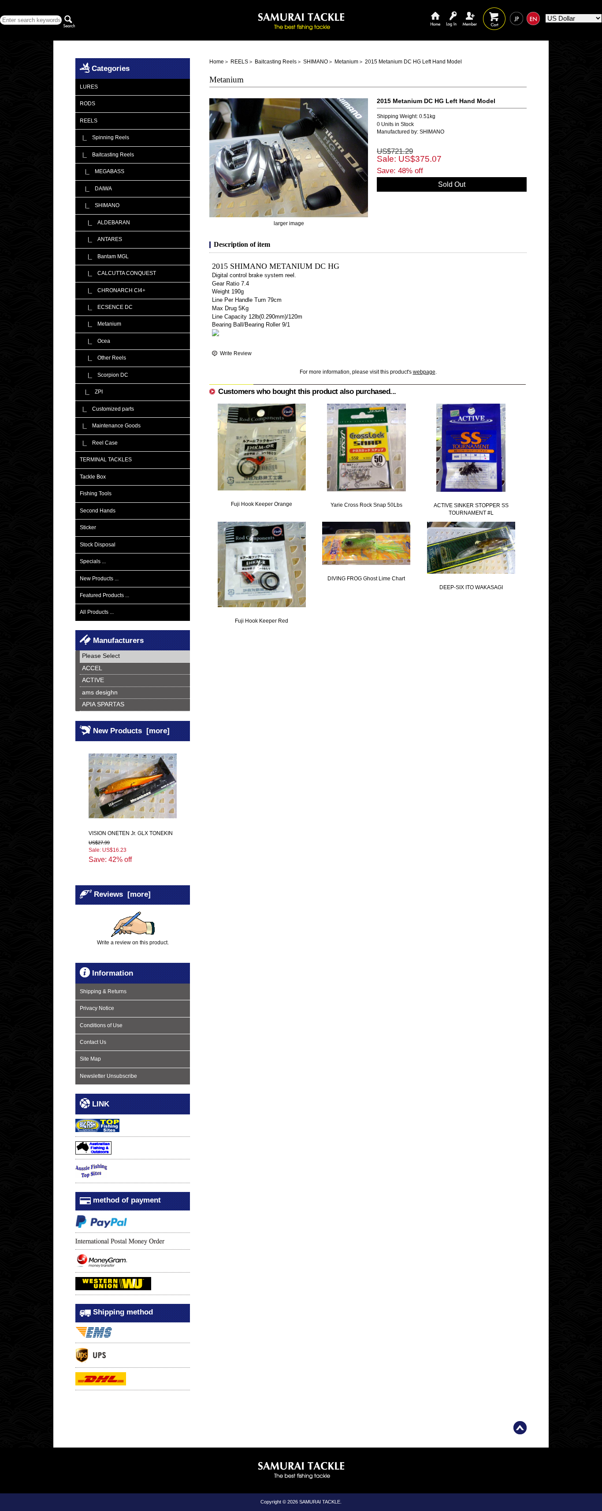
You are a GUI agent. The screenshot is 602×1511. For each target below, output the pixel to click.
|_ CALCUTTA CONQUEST (118, 273)
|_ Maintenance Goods (110, 426)
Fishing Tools (95, 493)
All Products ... (97, 612)
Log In (451, 12)
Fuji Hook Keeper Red (261, 621)
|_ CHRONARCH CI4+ (112, 290)
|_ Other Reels (103, 358)
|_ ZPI (91, 392)
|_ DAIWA (96, 189)
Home (435, 12)
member (470, 12)
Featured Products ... (104, 595)
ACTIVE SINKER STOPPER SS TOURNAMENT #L (471, 509)
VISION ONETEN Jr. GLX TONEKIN (131, 833)
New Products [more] (131, 730)
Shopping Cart (494, 12)
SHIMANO (315, 62)
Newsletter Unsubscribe (108, 1076)
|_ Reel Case (99, 443)
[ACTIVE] (135, 681)
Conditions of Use (101, 1025)
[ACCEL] (135, 669)
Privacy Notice (97, 1008)
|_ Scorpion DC (104, 375)
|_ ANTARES (101, 239)
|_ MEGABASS (102, 171)
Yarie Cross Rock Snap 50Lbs (366, 505)
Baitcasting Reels (276, 62)
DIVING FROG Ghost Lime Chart (366, 578)
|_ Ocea (95, 341)
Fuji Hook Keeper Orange (261, 504)
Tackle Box (93, 477)
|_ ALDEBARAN (105, 222)
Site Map (90, 1059)
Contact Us (93, 1042)
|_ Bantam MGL (104, 256)
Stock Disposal (97, 545)
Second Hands (97, 511)
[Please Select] (135, 656)
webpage (424, 372)
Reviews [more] (122, 894)
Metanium (346, 62)
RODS (87, 103)
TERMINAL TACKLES (106, 460)
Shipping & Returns (103, 991)
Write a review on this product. (133, 942)
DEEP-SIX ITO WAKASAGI (471, 587)
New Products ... (99, 578)
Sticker (88, 527)
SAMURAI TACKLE (319, 1501)
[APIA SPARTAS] (135, 705)
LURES (89, 87)
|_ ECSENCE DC (106, 307)
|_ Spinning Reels (104, 137)
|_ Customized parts (107, 409)
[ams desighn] (135, 693)
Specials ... (93, 561)
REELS (239, 62)
